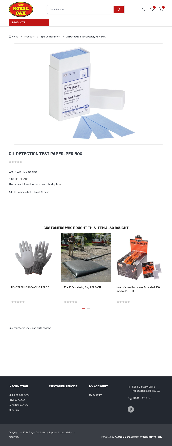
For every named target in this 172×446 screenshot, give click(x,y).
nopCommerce (123, 437)
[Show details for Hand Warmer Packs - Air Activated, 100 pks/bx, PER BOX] (138, 257)
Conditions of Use (19, 405)
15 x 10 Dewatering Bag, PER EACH (82, 287)
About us (14, 410)
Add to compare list (20, 192)
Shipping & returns (19, 395)
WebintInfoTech (152, 437)
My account (95, 395)
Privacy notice (17, 400)
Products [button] (18, 22)
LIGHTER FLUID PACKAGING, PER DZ (30, 287)
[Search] (119, 9)
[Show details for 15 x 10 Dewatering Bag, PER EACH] (86, 257)
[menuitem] (30, 22)
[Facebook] (131, 409)
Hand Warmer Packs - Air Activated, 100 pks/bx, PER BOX (138, 289)
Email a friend (41, 192)
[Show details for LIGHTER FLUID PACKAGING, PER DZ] (33, 257)
